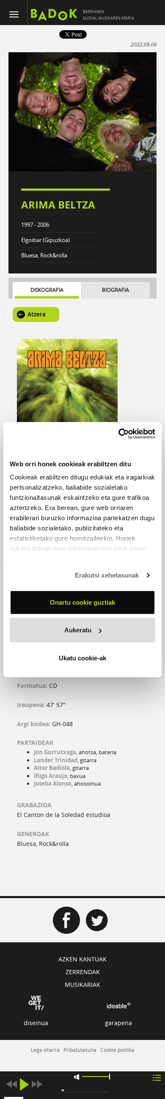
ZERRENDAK (83, 972)
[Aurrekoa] (11, 1084)
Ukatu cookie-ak (82, 657)
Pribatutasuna (79, 1049)
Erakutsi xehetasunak (107, 575)
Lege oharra (45, 1049)
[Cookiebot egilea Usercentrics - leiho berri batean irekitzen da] (118, 434)
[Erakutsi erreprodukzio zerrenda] (157, 1077)
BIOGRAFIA (115, 290)
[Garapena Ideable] (118, 1005)
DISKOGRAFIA (46, 290)
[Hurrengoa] (36, 1084)
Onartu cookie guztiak (82, 602)
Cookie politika (117, 1049)
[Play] (24, 1084)
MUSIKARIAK (82, 985)
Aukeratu (77, 630)
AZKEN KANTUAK (82, 959)
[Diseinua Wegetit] (36, 1002)
